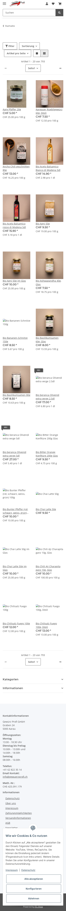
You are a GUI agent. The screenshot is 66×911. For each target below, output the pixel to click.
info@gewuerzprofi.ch (15, 776)
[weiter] (60, 68)
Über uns (10, 803)
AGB (7, 822)
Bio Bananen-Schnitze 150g (15, 339)
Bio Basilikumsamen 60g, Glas (47, 339)
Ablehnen (33, 898)
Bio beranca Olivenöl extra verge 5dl (14, 454)
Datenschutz (12, 798)
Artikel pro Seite (16, 53)
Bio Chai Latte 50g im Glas (15, 568)
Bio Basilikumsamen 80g (16, 395)
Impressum (11, 808)
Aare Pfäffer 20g (12, 109)
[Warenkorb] (60, 3)
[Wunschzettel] (53, 3)
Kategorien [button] (10, 679)
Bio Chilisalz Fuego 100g (16, 623)
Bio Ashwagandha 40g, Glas (48, 282)
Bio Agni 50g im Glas (14, 280)
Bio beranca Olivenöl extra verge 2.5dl (47, 396)
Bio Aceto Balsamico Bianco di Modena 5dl (48, 168)
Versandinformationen (18, 818)
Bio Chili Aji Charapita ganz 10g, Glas (48, 568)
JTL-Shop (39, 906)
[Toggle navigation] (4, 2)
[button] (47, 3)
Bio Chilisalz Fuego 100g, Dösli (46, 625)
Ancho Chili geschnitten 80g (16, 168)
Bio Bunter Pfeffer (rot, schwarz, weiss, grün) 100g (15, 511)
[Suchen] (59, 12)
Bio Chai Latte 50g (46, 509)
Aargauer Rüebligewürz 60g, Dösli (49, 111)
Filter (11, 46)
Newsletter (11, 827)
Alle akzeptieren (33, 878)
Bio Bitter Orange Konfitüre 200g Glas (47, 454)
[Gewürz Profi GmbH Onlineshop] (17, 4)
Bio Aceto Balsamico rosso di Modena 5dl (14, 225)
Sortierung (28, 46)
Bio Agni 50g (43, 223)
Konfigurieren (34, 888)
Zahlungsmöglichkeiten (18, 813)
